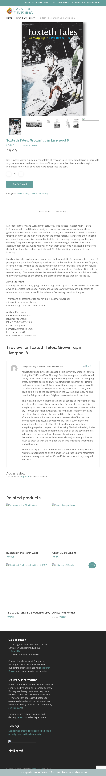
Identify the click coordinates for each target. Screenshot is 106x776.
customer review (28, 145)
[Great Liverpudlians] (74, 526)
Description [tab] (44, 211)
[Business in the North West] (28, 526)
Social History (23, 193)
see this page (15, 707)
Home (9, 17)
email (20, 717)
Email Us (15, 651)
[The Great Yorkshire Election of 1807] (28, 585)
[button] (98, 11)
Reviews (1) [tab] (62, 211)
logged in (25, 476)
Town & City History (25, 17)
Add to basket (20, 184)
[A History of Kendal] (74, 585)
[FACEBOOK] (12, 3)
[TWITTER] (7, 3)
